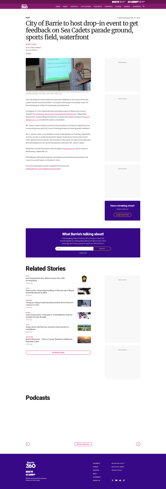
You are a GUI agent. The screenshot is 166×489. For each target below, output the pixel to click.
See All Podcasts (83, 444)
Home (58, 6)
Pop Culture (86, 6)
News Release (36, 47)
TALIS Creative (36, 480)
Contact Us (96, 480)
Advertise (137, 6)
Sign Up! (102, 249)
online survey (69, 148)
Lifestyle (74, 6)
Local (34, 44)
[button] (28, 444)
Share (28, 54)
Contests (108, 6)
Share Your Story (122, 215)
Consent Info (83, 253)
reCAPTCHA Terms (118, 467)
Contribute (96, 463)
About (95, 473)
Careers (95, 467)
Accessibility (97, 477)
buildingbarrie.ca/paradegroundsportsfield (43, 169)
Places (118, 6)
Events (127, 6)
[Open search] (143, 6)
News (65, 6)
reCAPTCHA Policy (118, 463)
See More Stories (58, 352)
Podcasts (98, 6)
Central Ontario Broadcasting (38, 478)
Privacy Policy (117, 470)
